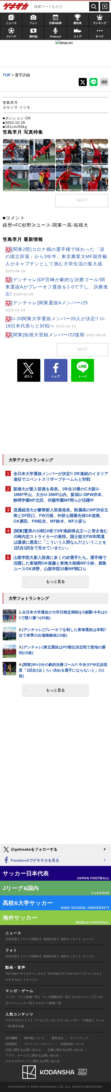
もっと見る (55, 581)
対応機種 (11, 1038)
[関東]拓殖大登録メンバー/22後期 (58, 334)
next (82, 200)
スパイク (88, 939)
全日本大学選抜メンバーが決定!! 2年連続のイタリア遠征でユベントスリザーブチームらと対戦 (60, 476)
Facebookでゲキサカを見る (34, 860)
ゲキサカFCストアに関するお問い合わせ (32, 1061)
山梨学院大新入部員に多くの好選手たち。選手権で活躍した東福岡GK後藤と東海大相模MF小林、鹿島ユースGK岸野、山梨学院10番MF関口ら (59, 563)
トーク (82, 376)
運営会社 (57, 1038)
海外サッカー (69, 939)
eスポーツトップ (83, 996)
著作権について (34, 1038)
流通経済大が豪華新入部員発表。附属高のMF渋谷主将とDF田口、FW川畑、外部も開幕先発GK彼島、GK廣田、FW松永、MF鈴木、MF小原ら (60, 515)
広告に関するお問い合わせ (23, 1049)
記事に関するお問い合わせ (65, 1049)
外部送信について (72, 1043)
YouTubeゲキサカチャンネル (24, 973)
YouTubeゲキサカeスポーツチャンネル (73, 973)
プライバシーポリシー (39, 1043)
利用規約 (11, 1043)
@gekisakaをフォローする (33, 849)
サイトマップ (79, 1038)
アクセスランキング (47, 1020)
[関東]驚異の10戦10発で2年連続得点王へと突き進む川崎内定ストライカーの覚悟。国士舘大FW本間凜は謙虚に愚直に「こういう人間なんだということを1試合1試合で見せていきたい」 (60, 539)
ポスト (28, 376)
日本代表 (11, 939)
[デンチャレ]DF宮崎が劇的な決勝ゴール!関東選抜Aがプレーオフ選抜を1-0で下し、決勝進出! (56, 287)
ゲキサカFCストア (17, 1020)
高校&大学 (50, 939)
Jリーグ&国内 (30, 939)
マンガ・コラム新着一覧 (21, 996)
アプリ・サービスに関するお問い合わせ (32, 1055)
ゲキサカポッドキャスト (21, 979)
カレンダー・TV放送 (78, 1020)
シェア (55, 376)
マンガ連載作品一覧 (55, 996)
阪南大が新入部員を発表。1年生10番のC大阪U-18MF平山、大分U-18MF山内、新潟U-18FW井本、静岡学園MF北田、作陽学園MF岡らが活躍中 (59, 494)
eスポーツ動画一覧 (48, 1003)
